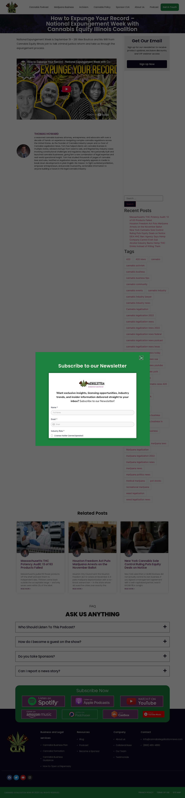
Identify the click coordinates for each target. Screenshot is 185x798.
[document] (92, 399)
